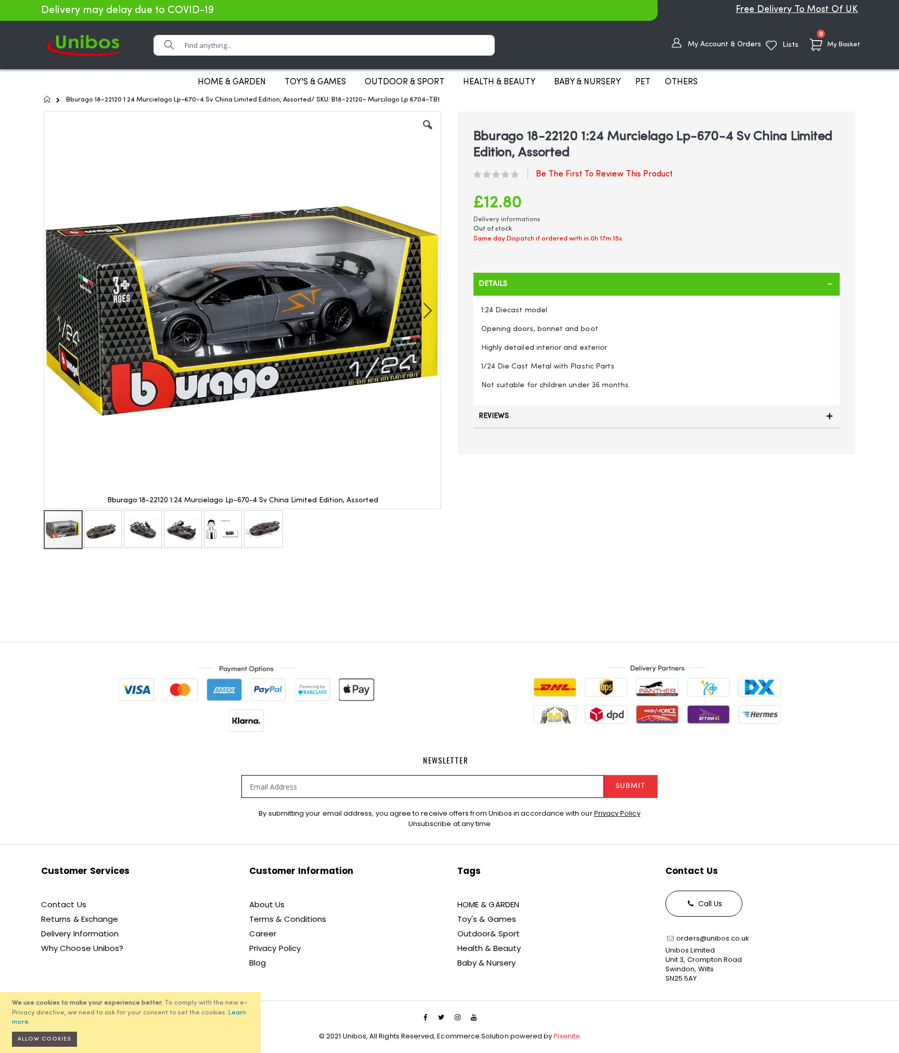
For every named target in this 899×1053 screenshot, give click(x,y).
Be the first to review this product (604, 174)
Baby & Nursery (486, 962)
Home (48, 99)
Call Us (709, 903)
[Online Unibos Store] (83, 45)
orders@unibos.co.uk (712, 938)
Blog (257, 962)
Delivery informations (507, 219)
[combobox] (324, 45)
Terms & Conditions (287, 919)
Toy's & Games (486, 919)
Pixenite (567, 1036)
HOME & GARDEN (488, 904)
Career (262, 933)
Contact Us (63, 904)
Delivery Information (80, 933)
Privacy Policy (617, 813)
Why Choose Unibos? (82, 948)
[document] (132, 1022)
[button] (428, 133)
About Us (267, 904)
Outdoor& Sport (488, 933)
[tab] (656, 284)
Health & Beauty (489, 948)
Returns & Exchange (79, 919)
